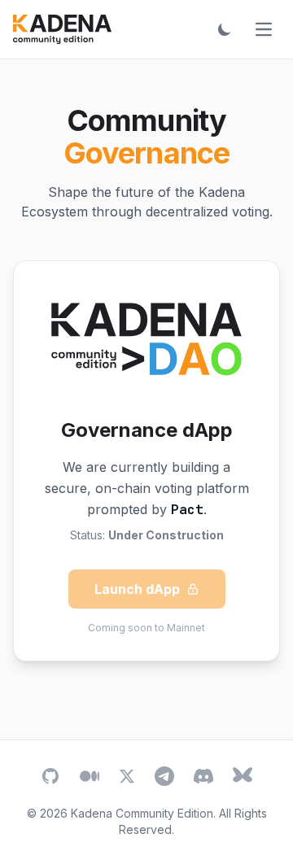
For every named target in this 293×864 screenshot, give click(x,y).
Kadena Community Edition (142, 813)
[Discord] (203, 776)
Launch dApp (137, 589)
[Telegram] (164, 776)
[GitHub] (50, 776)
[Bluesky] (242, 776)
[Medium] (89, 776)
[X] (127, 776)
